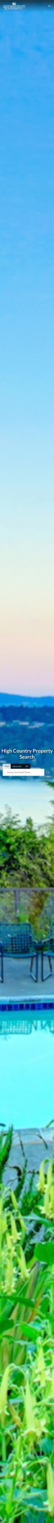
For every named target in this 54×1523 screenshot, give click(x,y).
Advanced (17, 766)
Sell (26, 766)
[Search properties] (47, 772)
